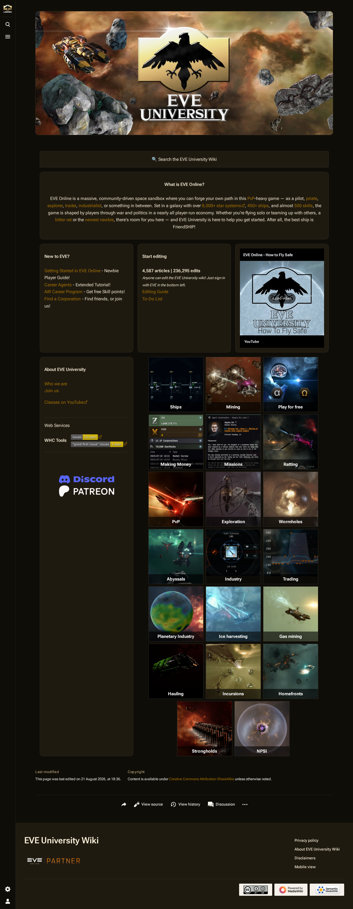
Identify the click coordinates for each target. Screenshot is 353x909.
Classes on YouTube (64, 402)
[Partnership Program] (53, 860)
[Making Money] (176, 442)
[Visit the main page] (7, 8)
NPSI (262, 751)
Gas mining (290, 636)
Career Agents (58, 284)
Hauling (176, 693)
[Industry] (233, 552)
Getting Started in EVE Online (72, 270)
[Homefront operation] (290, 671)
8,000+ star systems (221, 205)
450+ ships (258, 205)
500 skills (303, 205)
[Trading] (290, 552)
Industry (233, 579)
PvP (250, 198)
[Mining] (233, 384)
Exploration (233, 521)
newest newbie (99, 219)
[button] (282, 298)
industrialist (90, 205)
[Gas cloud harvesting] (290, 614)
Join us (51, 390)
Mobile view (305, 867)
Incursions (233, 693)
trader (70, 205)
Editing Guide (155, 291)
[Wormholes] (290, 499)
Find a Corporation (62, 298)
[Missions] (233, 442)
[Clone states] (290, 384)
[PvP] (176, 499)
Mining (233, 407)
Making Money (176, 464)
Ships (175, 407)
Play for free (290, 407)
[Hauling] (176, 671)
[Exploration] (233, 499)
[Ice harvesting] (233, 614)
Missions (233, 464)
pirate (311, 198)
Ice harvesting (233, 636)
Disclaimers (305, 858)
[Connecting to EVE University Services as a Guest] (86, 479)
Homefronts (291, 693)
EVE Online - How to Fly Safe (268, 255)
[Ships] (176, 384)
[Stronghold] (204, 728)
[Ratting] (290, 442)
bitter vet (63, 219)
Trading (290, 579)
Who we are (55, 383)
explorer (55, 205)
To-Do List (152, 298)
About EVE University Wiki (317, 849)
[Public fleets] (262, 728)
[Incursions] (233, 671)
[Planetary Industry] (176, 614)
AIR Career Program (63, 291)
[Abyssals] (176, 556)
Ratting (291, 464)
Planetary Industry (175, 636)
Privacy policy (307, 840)
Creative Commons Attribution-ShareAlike (201, 779)
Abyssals (176, 579)
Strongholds (204, 751)
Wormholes (290, 521)
